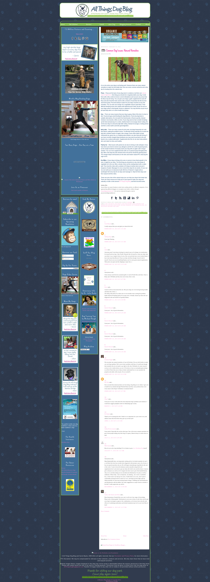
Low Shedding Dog (138, 448)
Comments (66, 258)
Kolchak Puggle (109, 359)
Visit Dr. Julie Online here (89, 310)
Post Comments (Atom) (114, 539)
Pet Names (107, 414)
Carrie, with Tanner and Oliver (112, 494)
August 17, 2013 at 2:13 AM (114, 450)
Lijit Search (89, 258)
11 (105, 380)
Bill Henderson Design (112, 581)
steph (106, 249)
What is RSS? (79, 34)
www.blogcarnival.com (107, 191)
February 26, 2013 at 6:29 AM (115, 312)
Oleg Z (106, 399)
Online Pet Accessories (110, 429)
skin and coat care (113, 206)
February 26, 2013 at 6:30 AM (115, 338)
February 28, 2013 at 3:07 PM (115, 391)
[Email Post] (133, 202)
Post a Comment (105, 511)
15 (105, 444)
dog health (118, 203)
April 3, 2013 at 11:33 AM (113, 421)
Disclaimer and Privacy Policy (124, 556)
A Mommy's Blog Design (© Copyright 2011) (109, 580)
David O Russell (109, 308)
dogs (134, 203)
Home (124, 536)
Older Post (145, 536)
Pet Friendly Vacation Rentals (68, 474)
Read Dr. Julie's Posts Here (89, 308)
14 (105, 427)
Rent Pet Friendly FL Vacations (69, 472)
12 (105, 397)
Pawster (63, 468)
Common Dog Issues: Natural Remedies (122, 50)
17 (105, 493)
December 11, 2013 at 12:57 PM (115, 507)
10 (105, 358)
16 (105, 457)
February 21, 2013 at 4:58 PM (115, 299)
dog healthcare (127, 203)
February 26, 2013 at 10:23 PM (115, 374)
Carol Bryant (108, 223)
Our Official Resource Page (68, 470)
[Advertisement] (113, 523)
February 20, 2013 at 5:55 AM (115, 241)
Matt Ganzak (108, 445)
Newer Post (104, 536)
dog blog (111, 203)
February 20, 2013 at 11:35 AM (115, 264)
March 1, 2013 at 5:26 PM (113, 406)
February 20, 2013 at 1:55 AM (115, 228)
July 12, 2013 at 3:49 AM (113, 437)
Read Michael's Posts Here (89, 321)
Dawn (106, 287)
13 (105, 412)
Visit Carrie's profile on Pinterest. (79, 190)
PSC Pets (107, 382)
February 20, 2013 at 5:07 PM (115, 279)
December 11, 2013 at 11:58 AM (116, 486)
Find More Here (65, 442)
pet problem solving (138, 205)
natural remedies (126, 205)
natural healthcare (114, 205)
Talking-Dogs (108, 236)
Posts (64, 255)
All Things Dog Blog (125, 181)
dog (106, 203)
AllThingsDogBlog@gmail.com (73, 567)
